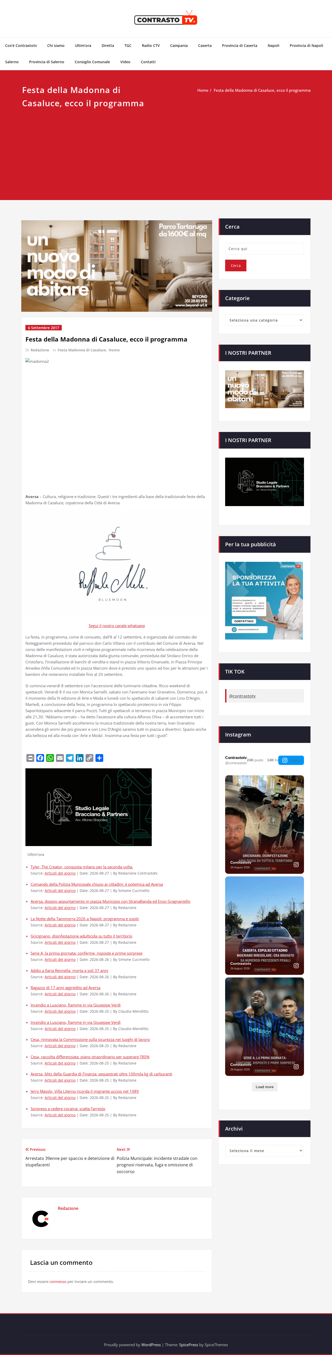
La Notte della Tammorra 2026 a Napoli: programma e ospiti (85, 918)
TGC (128, 45)
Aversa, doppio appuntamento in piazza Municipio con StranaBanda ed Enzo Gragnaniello (110, 901)
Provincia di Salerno (46, 61)
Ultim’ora (83, 45)
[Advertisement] (166, 148)
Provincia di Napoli (306, 45)
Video (125, 61)
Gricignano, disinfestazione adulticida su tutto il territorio (81, 936)
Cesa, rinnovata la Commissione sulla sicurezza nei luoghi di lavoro (90, 1039)
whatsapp (136, 625)
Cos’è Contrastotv (21, 45)
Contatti (148, 61)
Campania (179, 45)
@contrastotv (242, 696)
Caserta (205, 45)
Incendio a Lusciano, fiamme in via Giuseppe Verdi (76, 1005)
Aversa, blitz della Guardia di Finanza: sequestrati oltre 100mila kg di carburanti (101, 1073)
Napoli (273, 45)
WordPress (151, 1344)
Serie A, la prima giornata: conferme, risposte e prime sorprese (86, 953)
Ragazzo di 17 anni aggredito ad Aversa (65, 987)
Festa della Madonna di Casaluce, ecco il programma (262, 90)
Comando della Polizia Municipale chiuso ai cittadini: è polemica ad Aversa (97, 884)
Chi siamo (56, 45)
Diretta (108, 45)
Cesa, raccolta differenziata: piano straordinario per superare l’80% (90, 1056)
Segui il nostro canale (108, 625)
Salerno (12, 61)
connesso (58, 1281)
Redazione (40, 349)
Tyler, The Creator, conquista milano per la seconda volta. (82, 866)
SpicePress (188, 1344)
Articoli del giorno (60, 873)
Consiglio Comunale (92, 61)
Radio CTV (151, 45)
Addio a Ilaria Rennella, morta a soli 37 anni (69, 970)
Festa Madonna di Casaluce (82, 349)
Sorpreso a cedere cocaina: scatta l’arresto (68, 1108)
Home (203, 90)
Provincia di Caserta (239, 45)
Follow (294, 760)
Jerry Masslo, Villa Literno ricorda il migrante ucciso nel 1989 (85, 1091)
